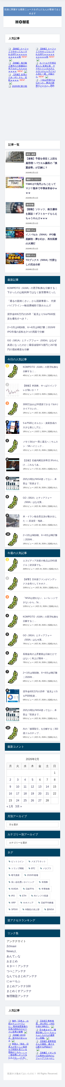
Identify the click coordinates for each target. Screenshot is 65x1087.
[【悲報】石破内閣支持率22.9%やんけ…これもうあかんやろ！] (13, 464)
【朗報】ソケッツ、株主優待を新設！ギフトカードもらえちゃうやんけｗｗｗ (41, 214)
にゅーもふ (13, 981)
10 (17, 786)
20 (39, 793)
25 (25, 800)
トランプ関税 (17, 868)
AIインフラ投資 (41, 896)
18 (25, 793)
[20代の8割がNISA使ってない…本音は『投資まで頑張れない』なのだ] (13, 483)
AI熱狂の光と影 (32, 909)
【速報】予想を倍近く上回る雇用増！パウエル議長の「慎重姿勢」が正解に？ (41, 163)
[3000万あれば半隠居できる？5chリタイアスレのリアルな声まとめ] (13, 408)
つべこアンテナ (16, 971)
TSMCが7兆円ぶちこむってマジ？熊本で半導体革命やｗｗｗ (41, 188)
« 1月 (10, 806)
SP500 (14, 909)
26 (32, 800)
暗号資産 (15, 875)
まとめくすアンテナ (19, 991)
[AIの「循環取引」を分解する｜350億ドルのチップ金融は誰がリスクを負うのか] (13, 733)
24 (17, 800)
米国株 (45, 882)
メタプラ (47, 868)
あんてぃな (13, 956)
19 (32, 793)
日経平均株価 (47, 902)
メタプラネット (38, 861)
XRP (13, 902)
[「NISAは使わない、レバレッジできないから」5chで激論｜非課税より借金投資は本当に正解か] (13, 602)
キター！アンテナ (18, 966)
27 (39, 800)
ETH (24, 896)
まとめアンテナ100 (19, 986)
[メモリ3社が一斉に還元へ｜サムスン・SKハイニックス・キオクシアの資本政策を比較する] (13, 446)
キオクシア (28, 902)
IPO (13, 896)
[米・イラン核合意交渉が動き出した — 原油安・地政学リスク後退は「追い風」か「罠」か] (13, 520)
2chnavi (11, 946)
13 (39, 786)
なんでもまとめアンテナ (22, 976)
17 (17, 793)
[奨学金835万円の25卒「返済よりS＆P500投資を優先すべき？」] (13, 695)
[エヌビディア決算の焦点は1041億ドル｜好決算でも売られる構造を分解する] (13, 564)
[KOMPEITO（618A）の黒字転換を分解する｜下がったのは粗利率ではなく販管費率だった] (13, 371)
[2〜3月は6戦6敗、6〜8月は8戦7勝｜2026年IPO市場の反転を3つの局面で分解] (13, 539)
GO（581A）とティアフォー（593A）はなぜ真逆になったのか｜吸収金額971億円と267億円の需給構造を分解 (32, 345)
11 (25, 786)
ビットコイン (17, 861)
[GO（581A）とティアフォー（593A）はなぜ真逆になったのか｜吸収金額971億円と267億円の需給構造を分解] (13, 502)
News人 (11, 951)
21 (47, 793)
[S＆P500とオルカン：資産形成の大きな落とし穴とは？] (13, 427)
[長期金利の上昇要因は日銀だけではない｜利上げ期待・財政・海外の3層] (13, 658)
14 (47, 786)
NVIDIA (14, 889)
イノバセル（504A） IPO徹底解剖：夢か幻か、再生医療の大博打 (41, 239)
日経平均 (30, 889)
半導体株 (45, 889)
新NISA (50, 909)
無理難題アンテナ (18, 996)
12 (32, 786)
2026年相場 (32, 875)
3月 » (18, 806)
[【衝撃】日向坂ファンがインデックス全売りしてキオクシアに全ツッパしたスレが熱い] (13, 583)
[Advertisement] (32, 112)
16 (10, 793)
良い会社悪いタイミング (22, 882)
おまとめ (12, 961)
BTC (33, 868)
